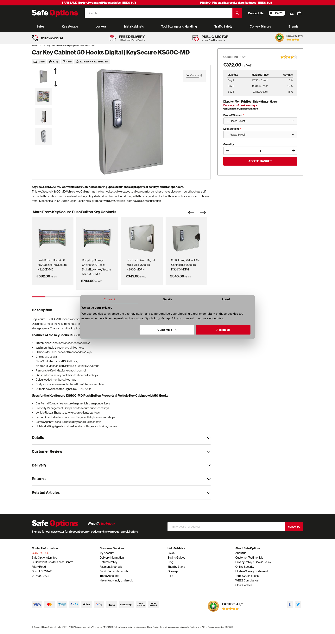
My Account (107, 553)
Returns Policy (108, 562)
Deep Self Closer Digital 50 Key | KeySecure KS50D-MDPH (141, 264)
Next (206, 214)
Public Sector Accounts (114, 571)
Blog (170, 562)
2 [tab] (52, 296)
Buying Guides (176, 557)
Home (35, 45)
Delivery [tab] (39, 465)
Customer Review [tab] (47, 451)
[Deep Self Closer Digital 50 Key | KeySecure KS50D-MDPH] (141, 237)
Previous (194, 214)
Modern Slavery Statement (251, 571)
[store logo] (55, 13)
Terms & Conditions (247, 576)
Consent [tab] (109, 299)
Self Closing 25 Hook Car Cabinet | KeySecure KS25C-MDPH (185, 264)
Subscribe (294, 526)
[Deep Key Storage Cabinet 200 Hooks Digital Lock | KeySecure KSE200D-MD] (97, 237)
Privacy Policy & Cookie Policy (253, 562)
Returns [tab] (39, 478)
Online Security (244, 566)
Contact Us (255, 13)
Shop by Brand (176, 566)
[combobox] (158, 13)
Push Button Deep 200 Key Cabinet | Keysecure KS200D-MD (52, 264)
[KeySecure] (194, 76)
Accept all (223, 329)
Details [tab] (167, 299)
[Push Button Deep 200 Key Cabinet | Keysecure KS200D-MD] (52, 237)
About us (240, 553)
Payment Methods (111, 566)
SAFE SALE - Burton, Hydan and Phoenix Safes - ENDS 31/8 (99, 2)
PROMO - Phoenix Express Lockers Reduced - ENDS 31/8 (236, 2)
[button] (60, 71)
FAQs (171, 553)
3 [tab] (66, 296)
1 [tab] (39, 296)
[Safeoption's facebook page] (290, 604)
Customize (164, 329)
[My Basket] (299, 13)
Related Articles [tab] (46, 492)
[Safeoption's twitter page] (298, 604)
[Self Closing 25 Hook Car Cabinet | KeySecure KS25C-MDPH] (186, 237)
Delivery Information (112, 557)
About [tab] (225, 299)
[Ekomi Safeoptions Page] (226, 612)
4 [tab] (80, 296)
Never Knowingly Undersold (116, 580)
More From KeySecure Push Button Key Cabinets (74, 211)
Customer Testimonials (249, 557)
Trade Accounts (109, 576)
